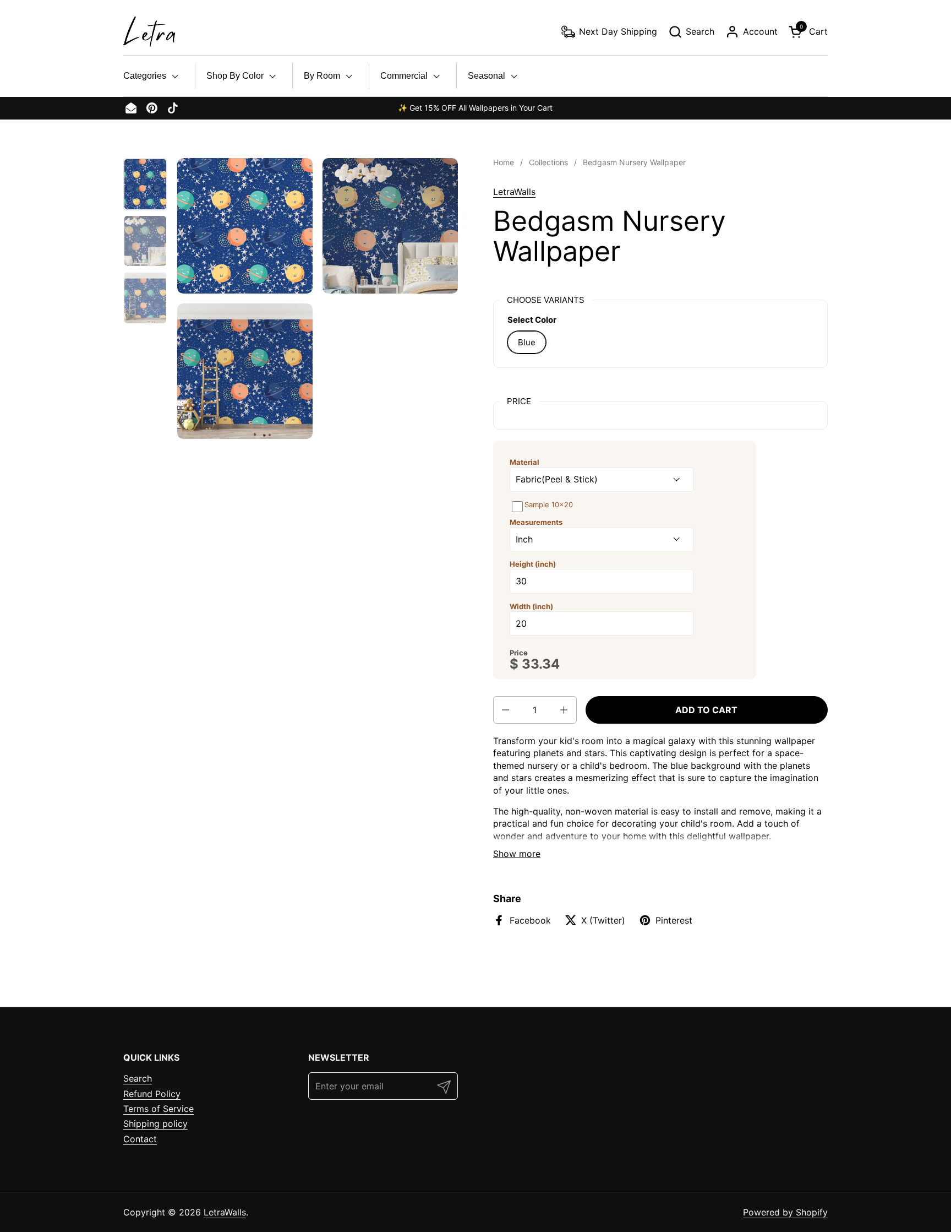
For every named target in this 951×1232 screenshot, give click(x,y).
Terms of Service (158, 1108)
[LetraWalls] (149, 32)
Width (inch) (531, 606)
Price (519, 652)
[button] (691, 32)
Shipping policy (155, 1123)
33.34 (541, 664)
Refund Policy (152, 1093)
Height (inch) (533, 564)
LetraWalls (514, 191)
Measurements (536, 522)
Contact (140, 1138)
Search (137, 1078)
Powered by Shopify (785, 1212)
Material (524, 462)
